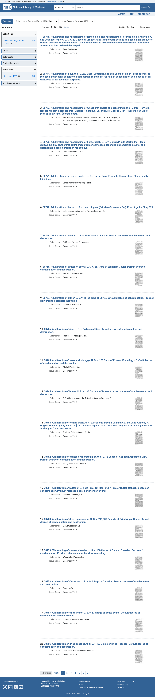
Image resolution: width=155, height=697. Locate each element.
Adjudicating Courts (11, 83)
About (121, 14)
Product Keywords (11, 63)
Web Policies (84, 681)
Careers (120, 687)
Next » (66, 27)
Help (131, 14)
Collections (8, 34)
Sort (126, 27)
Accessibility (122, 684)
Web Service (144, 14)
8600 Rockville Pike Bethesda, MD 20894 (50, 684)
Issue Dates (8, 69)
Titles (5, 51)
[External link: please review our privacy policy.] (5, 687)
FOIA (81, 684)
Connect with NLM (10, 681)
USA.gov (85, 693)
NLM (68, 693)
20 (145, 27)
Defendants (8, 57)
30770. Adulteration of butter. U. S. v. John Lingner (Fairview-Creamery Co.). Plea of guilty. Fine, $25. (98, 207)
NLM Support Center (125, 681)
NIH (73, 693)
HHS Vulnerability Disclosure (91, 687)
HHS (78, 693)
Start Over (7, 21)
